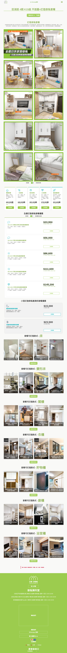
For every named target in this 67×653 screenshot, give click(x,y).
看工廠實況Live (33, 636)
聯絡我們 (33, 615)
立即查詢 (10, 207)
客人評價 (33, 586)
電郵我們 (33, 629)
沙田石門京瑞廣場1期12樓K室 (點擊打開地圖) (26, 593)
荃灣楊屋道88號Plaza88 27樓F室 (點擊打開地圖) (26, 600)
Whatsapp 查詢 (33, 632)
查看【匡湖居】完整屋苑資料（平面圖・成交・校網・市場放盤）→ (33, 567)
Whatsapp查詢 (35, 2)
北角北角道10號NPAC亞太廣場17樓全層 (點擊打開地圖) (26, 597)
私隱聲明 (33, 641)
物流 (38, 651)
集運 (34, 651)
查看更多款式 (33, 363)
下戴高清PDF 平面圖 (33, 15)
